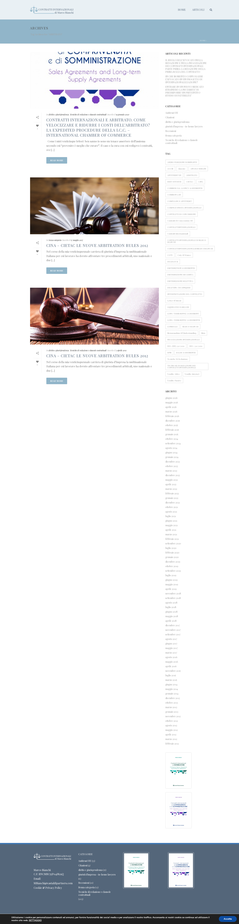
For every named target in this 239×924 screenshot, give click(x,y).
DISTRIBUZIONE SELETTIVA (180, 281)
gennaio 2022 (171, 498)
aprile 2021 (170, 529)
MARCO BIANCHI (190, 326)
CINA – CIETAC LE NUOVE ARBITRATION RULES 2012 (97, 245)
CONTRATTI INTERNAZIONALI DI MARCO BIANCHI (186, 241)
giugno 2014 (171, 684)
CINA (200, 181)
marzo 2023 (171, 470)
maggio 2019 (171, 584)
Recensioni (170, 131)
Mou (203, 333)
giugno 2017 (171, 643)
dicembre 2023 (172, 461)
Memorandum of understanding (181, 333)
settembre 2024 (173, 443)
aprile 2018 (171, 620)
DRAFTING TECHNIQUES (178, 287)
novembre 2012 (173, 716)
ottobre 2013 (171, 702)
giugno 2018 (171, 611)
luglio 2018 (170, 607)
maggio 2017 (171, 648)
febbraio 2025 (172, 429)
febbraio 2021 (172, 539)
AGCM (170, 168)
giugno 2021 (171, 520)
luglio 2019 (170, 575)
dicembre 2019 (172, 561)
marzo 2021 (171, 534)
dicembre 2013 (172, 698)
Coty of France (184, 255)
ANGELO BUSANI (198, 168)
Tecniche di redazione (177, 359)
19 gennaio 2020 (122, 114)
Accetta (228, 918)
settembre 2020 (173, 543)
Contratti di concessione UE (180, 220)
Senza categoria (55, 240)
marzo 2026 (171, 411)
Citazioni (169, 117)
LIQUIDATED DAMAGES (178, 307)
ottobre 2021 (171, 507)
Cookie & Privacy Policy (48, 887)
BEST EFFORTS (174, 181)
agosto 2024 (171, 448)
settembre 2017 (172, 634)
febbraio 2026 (172, 416)
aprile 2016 (171, 666)
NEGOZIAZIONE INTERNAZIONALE (183, 339)
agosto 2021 (171, 511)
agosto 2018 (171, 602)
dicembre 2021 (172, 502)
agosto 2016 (171, 657)
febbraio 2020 (172, 552)
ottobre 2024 (171, 438)
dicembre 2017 (172, 625)
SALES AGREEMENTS (186, 352)
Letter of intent (174, 300)
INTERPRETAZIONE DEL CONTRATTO (184, 294)
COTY (170, 255)
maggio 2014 (171, 689)
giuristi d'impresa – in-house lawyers (184, 126)
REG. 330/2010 (195, 346)
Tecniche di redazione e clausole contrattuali (88, 114)
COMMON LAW (174, 194)
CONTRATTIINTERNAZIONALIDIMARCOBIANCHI (190, 248)
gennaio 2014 (171, 693)
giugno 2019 (171, 579)
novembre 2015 (173, 670)
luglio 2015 (170, 675)
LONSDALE (172, 326)
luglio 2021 (170, 516)
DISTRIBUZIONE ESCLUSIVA (180, 274)
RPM (169, 352)
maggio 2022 (171, 479)
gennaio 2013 (171, 711)
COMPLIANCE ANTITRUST (179, 201)
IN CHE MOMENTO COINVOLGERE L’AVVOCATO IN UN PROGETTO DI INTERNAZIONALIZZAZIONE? (184, 79)
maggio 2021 (171, 525)
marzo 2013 (171, 707)
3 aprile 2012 (121, 350)
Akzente (182, 168)
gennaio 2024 (171, 457)
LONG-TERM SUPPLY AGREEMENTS (183, 320)
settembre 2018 (173, 598)
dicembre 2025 (172, 420)
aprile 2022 (170, 484)
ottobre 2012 (171, 720)
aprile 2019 (171, 589)
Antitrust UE (171, 112)
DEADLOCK (172, 261)
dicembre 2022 (172, 475)
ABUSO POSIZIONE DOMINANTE (182, 162)
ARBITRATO (191, 175)
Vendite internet (192, 374)
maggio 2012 (171, 730)
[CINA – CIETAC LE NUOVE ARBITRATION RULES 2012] (94, 205)
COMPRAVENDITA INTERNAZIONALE (184, 207)
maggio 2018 (171, 616)
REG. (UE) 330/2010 (176, 346)
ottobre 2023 (171, 466)
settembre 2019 (173, 570)
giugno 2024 (171, 452)
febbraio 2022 (172, 493)
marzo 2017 (171, 652)
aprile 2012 (170, 734)
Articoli (198, 9)
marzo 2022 (171, 489)
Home (182, 9)
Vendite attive (173, 374)
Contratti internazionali (177, 233)
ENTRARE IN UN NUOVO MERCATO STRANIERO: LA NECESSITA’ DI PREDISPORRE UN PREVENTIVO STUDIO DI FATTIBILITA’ (184, 91)
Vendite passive (174, 380)
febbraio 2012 (172, 743)
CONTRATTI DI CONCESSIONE (181, 214)
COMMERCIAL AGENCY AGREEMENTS (184, 188)
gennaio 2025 (171, 434)
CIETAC (189, 181)
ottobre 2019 (171, 566)
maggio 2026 (171, 402)
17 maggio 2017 (77, 240)
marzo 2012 (171, 739)
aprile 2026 (171, 407)
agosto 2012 (171, 725)
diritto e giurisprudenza (59, 114)
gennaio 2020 (172, 557)
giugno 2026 (171, 398)
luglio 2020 (170, 548)
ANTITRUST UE (174, 175)
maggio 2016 (171, 661)
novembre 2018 (173, 593)
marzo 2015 (171, 680)
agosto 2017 (171, 639)
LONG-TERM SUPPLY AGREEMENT (183, 313)
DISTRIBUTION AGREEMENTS (181, 268)
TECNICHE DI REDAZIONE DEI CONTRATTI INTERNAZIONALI (181, 366)
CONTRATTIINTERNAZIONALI (181, 227)
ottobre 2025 (171, 425)
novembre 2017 (173, 630)
